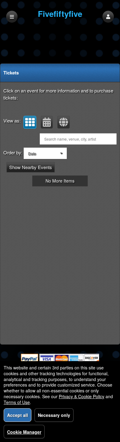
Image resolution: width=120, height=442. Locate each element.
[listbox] (45, 153)
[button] (108, 17)
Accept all (17, 415)
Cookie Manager (24, 432)
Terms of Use (17, 402)
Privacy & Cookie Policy (81, 396)
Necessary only (54, 415)
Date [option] (32, 153)
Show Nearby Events (30, 167)
